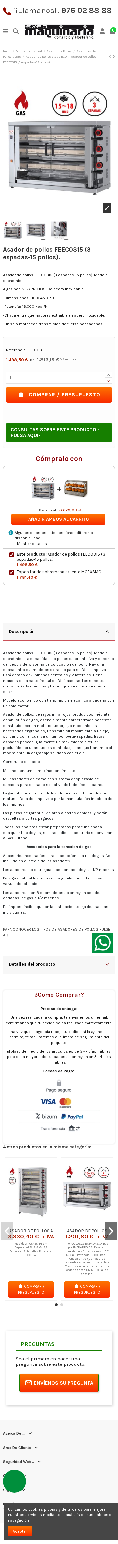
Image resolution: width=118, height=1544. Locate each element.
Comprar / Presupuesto (64, 394)
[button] (56, 1304)
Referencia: (16, 350)
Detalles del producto (32, 964)
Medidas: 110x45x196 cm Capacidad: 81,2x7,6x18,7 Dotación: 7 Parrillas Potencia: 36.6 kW (31, 1249)
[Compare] (31, 1223)
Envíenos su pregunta (63, 1383)
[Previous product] (110, 56)
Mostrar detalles (32, 543)
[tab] (59, 632)
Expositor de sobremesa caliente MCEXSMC (59, 571)
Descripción (22, 631)
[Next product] (113, 56)
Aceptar (20, 1531)
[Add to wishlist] (23, 1223)
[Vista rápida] (38, 1223)
